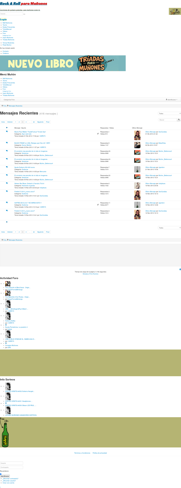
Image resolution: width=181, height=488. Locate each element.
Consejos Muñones (11, 345)
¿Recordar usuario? (9, 481)
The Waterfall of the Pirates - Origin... (17, 297)
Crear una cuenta (8, 483)
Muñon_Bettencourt (46, 155)
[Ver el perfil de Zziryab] (6, 403)
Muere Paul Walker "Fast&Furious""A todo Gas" (30, 132)
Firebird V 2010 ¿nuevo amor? (24, 191)
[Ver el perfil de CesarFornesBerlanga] (7, 284)
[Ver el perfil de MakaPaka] (137, 145)
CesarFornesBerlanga (15, 289)
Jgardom (162, 167)
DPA (9, 347)
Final (47, 122)
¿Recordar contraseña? (10, 478)
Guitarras (25, 169)
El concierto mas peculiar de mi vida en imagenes (30, 151)
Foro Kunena (94, 274)
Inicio (3, 122)
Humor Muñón (26, 145)
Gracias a (86, 274)
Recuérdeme (4, 471)
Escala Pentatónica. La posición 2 (16, 327)
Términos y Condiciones (82, 453)
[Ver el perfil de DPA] (6, 343)
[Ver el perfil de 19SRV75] (7, 304)
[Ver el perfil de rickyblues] (137, 185)
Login (3, 19)
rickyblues (43, 188)
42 (34, 122)
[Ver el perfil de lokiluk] (6, 325)
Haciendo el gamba (28, 185)
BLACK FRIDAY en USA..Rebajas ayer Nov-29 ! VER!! (32, 143)
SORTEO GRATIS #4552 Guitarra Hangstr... (19, 391)
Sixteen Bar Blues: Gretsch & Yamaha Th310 (29, 183)
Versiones (25, 153)
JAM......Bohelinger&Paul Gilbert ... (16, 309)
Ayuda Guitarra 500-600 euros (24, 167)
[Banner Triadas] (63, 63)
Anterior (10, 122)
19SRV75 (42, 136)
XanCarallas (163, 132)
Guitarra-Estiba (10, 321)
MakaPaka (162, 143)
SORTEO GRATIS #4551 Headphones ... (18, 401)
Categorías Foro (9, 100)
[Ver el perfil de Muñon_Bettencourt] (137, 152)
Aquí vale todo (26, 134)
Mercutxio (43, 171)
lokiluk (10, 329)
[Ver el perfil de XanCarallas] (137, 135)
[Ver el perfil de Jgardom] (137, 169)
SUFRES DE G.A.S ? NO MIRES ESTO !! (27, 203)
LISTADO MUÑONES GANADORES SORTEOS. (21, 415)
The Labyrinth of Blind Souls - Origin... (17, 287)
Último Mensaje (150, 132)
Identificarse (5, 476)
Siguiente (40, 122)
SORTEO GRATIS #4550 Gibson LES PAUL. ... (20, 405)
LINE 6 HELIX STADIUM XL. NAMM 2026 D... (20, 339)
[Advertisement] (43, 252)
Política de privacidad (100, 453)
